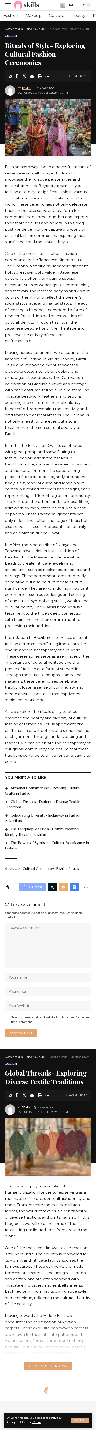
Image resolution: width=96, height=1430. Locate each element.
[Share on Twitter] (24, 76)
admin (26, 88)
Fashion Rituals (67, 868)
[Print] (39, 76)
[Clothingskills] (27, 5)
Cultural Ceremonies (39, 868)
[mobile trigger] (9, 5)
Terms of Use (31, 1422)
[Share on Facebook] (16, 76)
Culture (11, 36)
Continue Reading (48, 1366)
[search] (62, 5)
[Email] (32, 76)
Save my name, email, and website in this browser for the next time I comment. (50, 1019)
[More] (47, 76)
